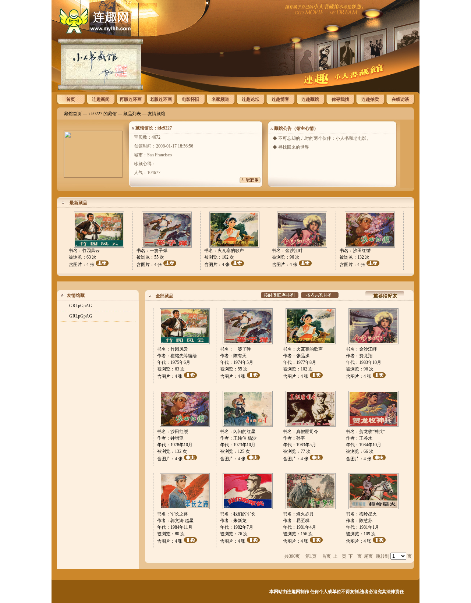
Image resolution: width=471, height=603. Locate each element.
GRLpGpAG (80, 305)
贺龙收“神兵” (372, 431)
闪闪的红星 (244, 431)
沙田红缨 (362, 250)
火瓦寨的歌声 (230, 250)
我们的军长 (244, 514)
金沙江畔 (294, 250)
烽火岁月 (305, 514)
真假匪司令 (307, 431)
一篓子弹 (158, 250)
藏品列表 (132, 113)
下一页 (355, 556)
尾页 (368, 556)
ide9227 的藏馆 (102, 113)
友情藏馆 (156, 113)
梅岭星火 (368, 514)
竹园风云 (91, 250)
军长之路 (179, 514)
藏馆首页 (73, 113)
